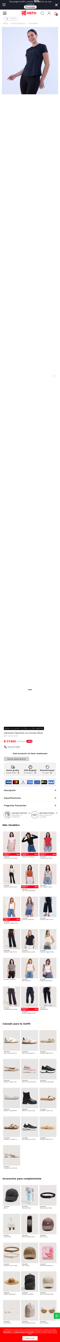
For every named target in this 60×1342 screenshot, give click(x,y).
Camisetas (33, 23)
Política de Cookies (7, 1331)
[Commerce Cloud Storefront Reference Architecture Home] (30, 13)
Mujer (5, 23)
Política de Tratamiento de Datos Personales (25, 1331)
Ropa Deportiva (18, 23)
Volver (13, 19)
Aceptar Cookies (30, 1338)
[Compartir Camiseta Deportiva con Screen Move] (6, 719)
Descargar (30, 7)
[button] (49, 13)
